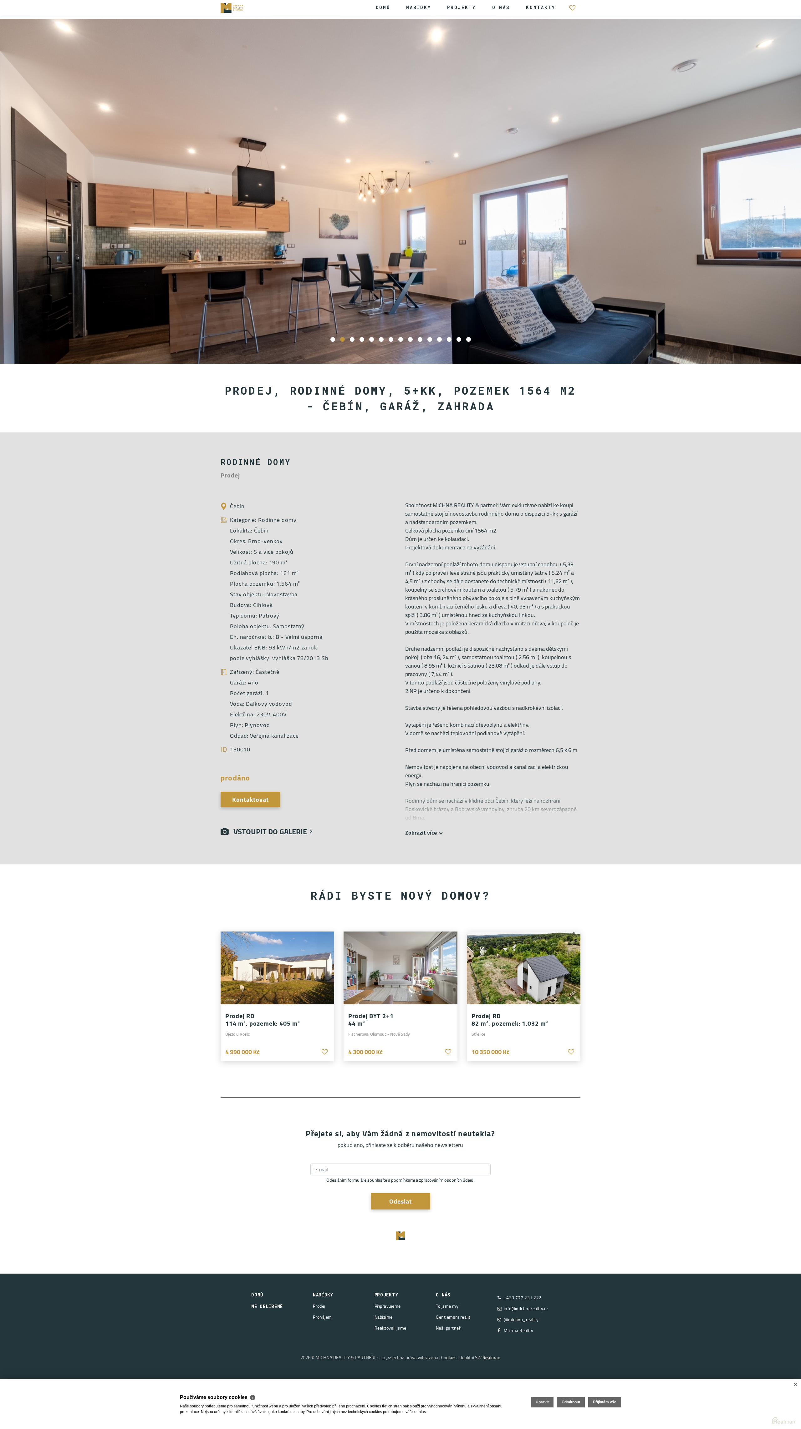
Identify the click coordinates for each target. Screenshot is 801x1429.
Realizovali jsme (390, 1328)
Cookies (449, 1357)
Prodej (319, 1306)
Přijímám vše (604, 1402)
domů (257, 1295)
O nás (501, 7)
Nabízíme (384, 1317)
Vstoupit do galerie (268, 831)
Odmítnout (571, 1402)
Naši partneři (449, 1328)
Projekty (461, 7)
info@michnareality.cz (526, 1308)
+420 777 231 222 (523, 1298)
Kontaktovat (250, 799)
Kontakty (540, 7)
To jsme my (447, 1306)
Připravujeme (388, 1306)
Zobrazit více (421, 832)
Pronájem (322, 1317)
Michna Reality (518, 1330)
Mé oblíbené (572, 11)
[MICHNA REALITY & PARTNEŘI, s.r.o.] (239, 7)
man (491, 1357)
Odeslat (400, 1201)
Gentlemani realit (453, 1317)
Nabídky (418, 7)
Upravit (542, 1402)
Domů (383, 7)
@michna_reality (521, 1319)
